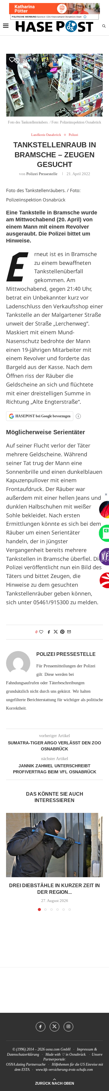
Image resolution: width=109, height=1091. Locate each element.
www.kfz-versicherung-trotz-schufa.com (64, 1069)
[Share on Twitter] (56, 632)
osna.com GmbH (58, 1049)
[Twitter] (54, 1027)
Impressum (85, 1049)
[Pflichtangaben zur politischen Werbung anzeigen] (85, 16)
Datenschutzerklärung (23, 1054)
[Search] (104, 26)
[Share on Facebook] (49, 632)
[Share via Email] (69, 632)
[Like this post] (41, 632)
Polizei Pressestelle (42, 174)
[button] (11, 861)
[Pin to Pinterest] (62, 632)
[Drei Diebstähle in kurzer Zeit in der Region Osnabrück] (54, 845)
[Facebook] (40, 1027)
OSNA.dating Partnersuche (25, 1064)
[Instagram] (68, 1027)
